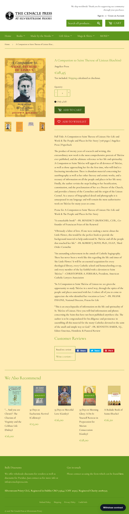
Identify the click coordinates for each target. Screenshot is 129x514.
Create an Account (116, 15)
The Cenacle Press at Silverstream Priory (26, 511)
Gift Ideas (64, 36)
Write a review (63, 356)
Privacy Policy (70, 502)
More (103, 36)
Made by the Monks (41, 36)
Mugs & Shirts (85, 36)
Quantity (58, 86)
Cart (117, 23)
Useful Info (83, 502)
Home (8, 36)
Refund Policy (45, 502)
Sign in (101, 15)
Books (20, 36)
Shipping (72, 78)
